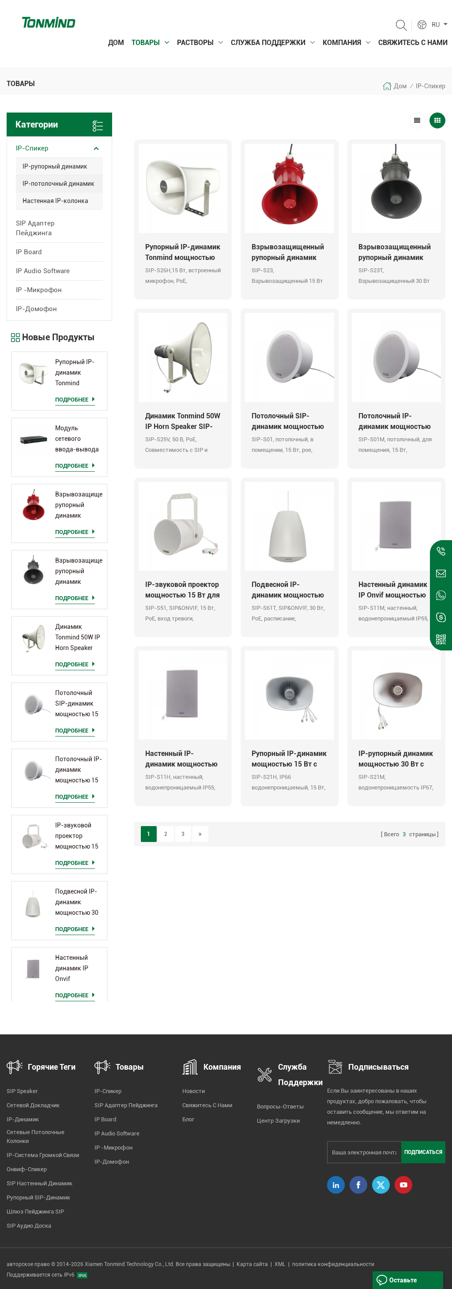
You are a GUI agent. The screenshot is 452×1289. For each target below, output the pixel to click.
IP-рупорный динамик (55, 166)
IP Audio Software (43, 271)
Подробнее (71, 399)
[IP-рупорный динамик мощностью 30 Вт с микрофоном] (396, 695)
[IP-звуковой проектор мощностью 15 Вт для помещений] (33, 837)
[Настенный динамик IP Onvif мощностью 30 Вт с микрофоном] (33, 969)
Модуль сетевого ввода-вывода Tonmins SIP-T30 (77, 440)
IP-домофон (36, 309)
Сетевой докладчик (33, 1105)
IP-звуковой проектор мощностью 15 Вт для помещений (76, 837)
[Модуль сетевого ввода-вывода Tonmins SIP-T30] (33, 440)
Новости (193, 1091)
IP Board (29, 252)
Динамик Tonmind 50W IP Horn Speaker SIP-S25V (77, 638)
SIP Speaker (22, 1091)
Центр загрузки (278, 1120)
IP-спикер (430, 86)
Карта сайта (252, 1264)
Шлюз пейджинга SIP (35, 1211)
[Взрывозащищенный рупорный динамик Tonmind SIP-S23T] (33, 572)
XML (280, 1264)
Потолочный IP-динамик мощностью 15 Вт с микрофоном (78, 770)
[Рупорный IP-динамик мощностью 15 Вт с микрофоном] (289, 695)
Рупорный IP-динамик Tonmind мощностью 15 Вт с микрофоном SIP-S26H (76, 373)
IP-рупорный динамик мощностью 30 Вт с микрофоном (395, 759)
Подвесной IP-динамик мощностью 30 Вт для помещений (76, 903)
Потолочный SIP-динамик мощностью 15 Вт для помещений (76, 704)
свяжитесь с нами (413, 42)
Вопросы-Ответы (280, 1106)
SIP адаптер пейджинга (35, 228)
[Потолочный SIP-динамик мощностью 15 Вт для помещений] (33, 705)
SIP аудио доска (29, 1225)
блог (188, 1119)
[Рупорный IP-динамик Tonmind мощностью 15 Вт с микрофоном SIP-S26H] (33, 374)
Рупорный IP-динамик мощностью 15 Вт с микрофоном (289, 759)
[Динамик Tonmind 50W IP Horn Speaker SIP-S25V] (33, 638)
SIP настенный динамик (39, 1183)
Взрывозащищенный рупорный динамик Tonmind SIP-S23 (78, 506)
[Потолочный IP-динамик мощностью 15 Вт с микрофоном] (33, 771)
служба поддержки (268, 42)
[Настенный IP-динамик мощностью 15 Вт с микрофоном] (183, 695)
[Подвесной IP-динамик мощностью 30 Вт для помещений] (33, 903)
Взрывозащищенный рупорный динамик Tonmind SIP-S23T (78, 572)
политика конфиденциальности (333, 1264)
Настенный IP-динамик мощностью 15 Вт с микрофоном (181, 759)
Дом (116, 42)
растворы (195, 42)
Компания (342, 42)
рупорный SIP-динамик (38, 1197)
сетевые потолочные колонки (35, 1136)
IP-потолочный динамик (58, 183)
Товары (146, 42)
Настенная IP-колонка (55, 200)
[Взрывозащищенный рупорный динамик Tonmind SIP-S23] (33, 506)
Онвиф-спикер (27, 1169)
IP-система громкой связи (43, 1155)
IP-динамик (23, 1119)
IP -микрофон (39, 290)
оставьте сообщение (406, 1283)
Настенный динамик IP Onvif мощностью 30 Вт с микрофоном (76, 969)
